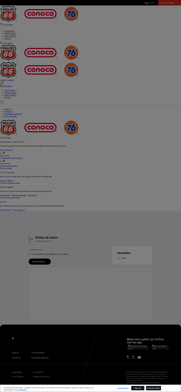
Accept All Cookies (153, 388)
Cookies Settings (123, 388)
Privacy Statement (21, 390)
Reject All (138, 388)
